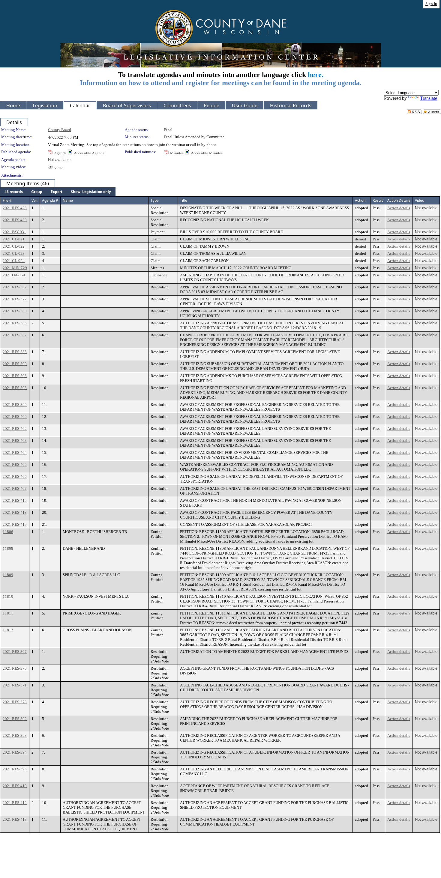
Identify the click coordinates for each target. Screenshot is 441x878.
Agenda (60, 153)
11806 (8, 531)
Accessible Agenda (89, 153)
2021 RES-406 (15, 476)
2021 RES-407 (15, 488)
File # (7, 200)
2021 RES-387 (15, 335)
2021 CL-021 (14, 239)
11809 (8, 575)
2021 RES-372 (15, 299)
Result (378, 200)
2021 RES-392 (15, 718)
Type (155, 200)
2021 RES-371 (15, 685)
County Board (59, 129)
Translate (428, 98)
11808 (8, 548)
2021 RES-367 (15, 651)
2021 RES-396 (15, 376)
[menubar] (58, 191)
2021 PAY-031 (14, 232)
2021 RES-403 (15, 440)
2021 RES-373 (15, 702)
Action (360, 200)
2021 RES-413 (15, 819)
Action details (398, 208)
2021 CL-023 (14, 253)
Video (59, 168)
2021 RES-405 (15, 464)
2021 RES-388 (15, 352)
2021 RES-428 (15, 208)
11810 (8, 596)
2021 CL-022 (14, 246)
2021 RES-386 (15, 323)
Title (183, 200)
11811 (8, 613)
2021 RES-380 (15, 311)
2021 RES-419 (15, 524)
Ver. (35, 200)
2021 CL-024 (14, 260)
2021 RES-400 (15, 416)
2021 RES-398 (15, 387)
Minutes (177, 153)
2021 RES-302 (15, 287)
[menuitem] (13, 192)
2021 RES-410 (15, 786)
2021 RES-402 (15, 428)
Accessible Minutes (207, 153)
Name (68, 200)
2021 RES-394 (15, 752)
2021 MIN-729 (15, 268)
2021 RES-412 (15, 802)
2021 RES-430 (15, 220)
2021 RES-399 (15, 404)
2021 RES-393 (15, 735)
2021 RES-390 (15, 364)
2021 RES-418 (15, 512)
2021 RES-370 (15, 668)
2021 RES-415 (15, 500)
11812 (8, 630)
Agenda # (50, 200)
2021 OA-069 (14, 275)
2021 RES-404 (15, 452)
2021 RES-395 (15, 769)
